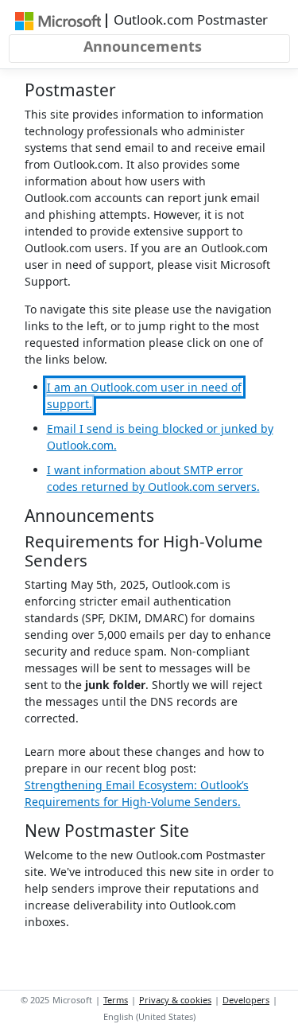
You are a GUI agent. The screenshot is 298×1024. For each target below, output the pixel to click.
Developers (246, 1000)
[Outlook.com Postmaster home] (58, 20)
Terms (115, 1000)
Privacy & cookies (175, 1000)
